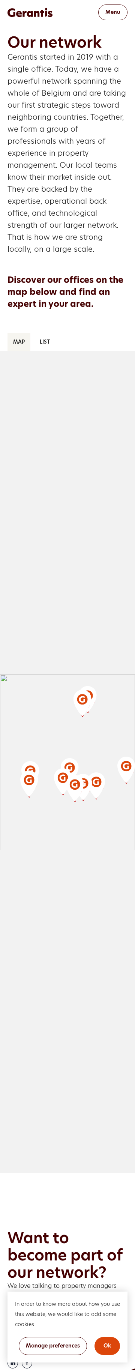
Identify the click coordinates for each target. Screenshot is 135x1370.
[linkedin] (13, 1363)
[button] (63, 784)
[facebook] (27, 1363)
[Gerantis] (39, 12)
